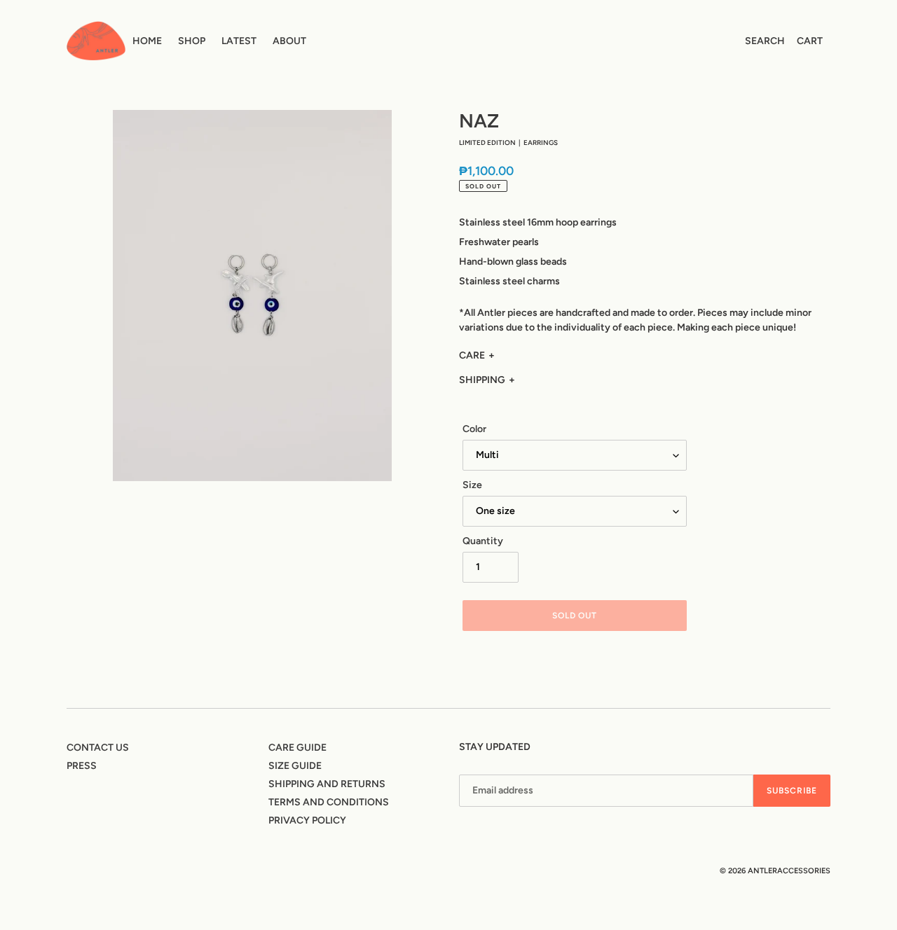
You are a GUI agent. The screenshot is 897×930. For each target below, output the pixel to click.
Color (474, 429)
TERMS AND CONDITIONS (328, 802)
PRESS (82, 766)
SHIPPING (482, 380)
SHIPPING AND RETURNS (326, 784)
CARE (472, 355)
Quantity (483, 541)
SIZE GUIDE (295, 766)
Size (472, 485)
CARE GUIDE (297, 748)
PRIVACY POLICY (307, 820)
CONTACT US (98, 748)
